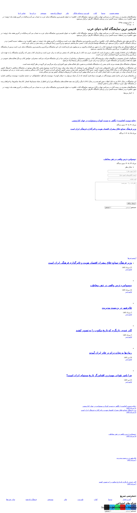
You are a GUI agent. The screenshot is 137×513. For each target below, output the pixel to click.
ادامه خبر (128, 269)
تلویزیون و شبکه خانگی (81, 13)
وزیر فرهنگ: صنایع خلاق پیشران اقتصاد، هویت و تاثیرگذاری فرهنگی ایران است (103, 129)
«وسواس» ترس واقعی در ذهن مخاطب (119, 159)
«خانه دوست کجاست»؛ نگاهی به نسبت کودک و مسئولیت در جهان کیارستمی (104, 120)
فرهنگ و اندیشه (56, 13)
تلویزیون (80, 499)
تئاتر (67, 13)
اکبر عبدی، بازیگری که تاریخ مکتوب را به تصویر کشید (104, 330)
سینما (103, 13)
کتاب (95, 13)
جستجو (133, 207)
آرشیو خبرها (132, 258)
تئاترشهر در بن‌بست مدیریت (117, 307)
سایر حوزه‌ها (10, 499)
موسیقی (43, 13)
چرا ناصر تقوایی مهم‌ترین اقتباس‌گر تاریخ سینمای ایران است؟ (99, 375)
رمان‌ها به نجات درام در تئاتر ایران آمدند (110, 352)
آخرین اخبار (127, 499)
